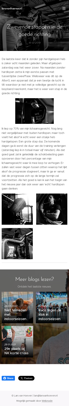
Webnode (47, 400)
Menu (64, 8)
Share (10, 378)
